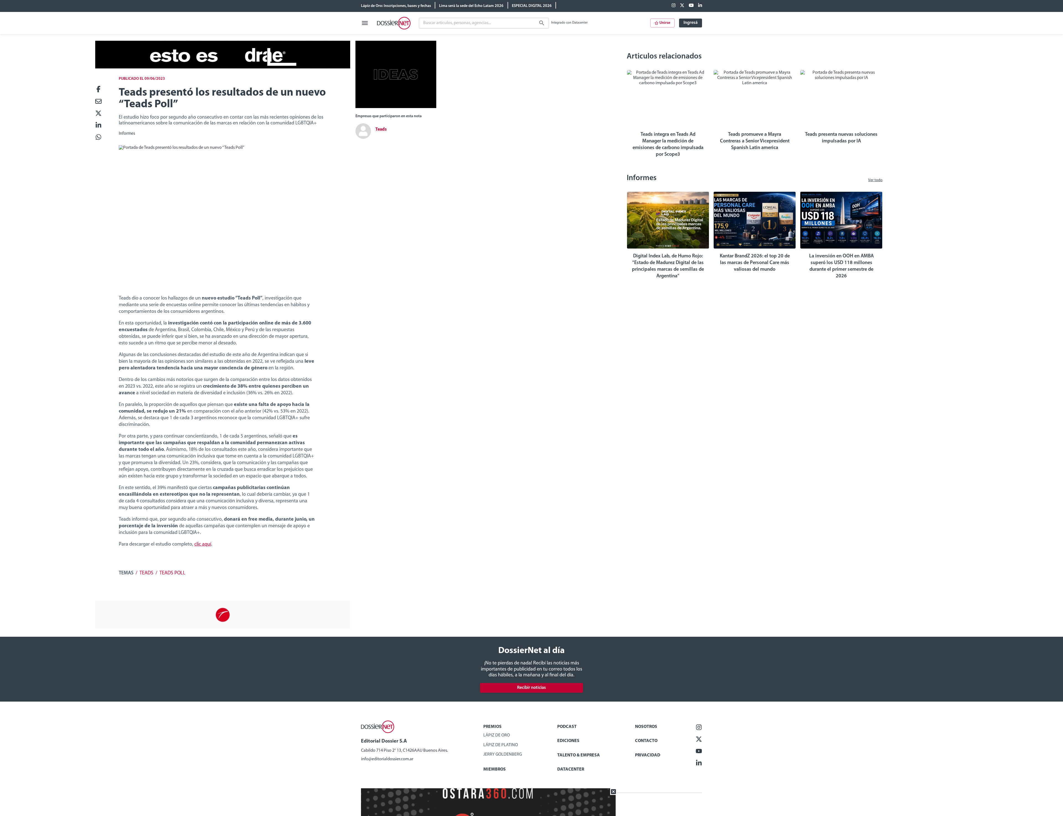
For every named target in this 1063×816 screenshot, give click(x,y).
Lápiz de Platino (500, 745)
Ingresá (690, 23)
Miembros (494, 769)
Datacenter (570, 769)
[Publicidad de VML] (395, 107)
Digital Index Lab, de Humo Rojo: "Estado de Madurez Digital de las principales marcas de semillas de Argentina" (668, 266)
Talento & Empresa (578, 755)
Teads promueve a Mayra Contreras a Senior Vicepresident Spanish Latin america (754, 141)
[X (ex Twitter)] (682, 6)
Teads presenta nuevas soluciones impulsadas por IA (841, 138)
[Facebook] (673, 6)
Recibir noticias (531, 687)
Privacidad (647, 755)
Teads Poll (172, 573)
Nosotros (646, 727)
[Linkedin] (700, 6)
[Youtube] (691, 6)
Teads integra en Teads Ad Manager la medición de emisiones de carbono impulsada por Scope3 (668, 144)
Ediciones (568, 741)
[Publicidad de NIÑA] (222, 627)
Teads (146, 573)
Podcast (567, 727)
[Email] (98, 102)
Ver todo (875, 180)
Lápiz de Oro (496, 735)
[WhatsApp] (98, 137)
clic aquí (202, 544)
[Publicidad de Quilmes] (222, 67)
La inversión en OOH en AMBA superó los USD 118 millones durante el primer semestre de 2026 (841, 266)
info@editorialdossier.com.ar (387, 759)
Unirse (664, 23)
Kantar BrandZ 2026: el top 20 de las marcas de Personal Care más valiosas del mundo (755, 263)
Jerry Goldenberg (502, 754)
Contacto (646, 741)
